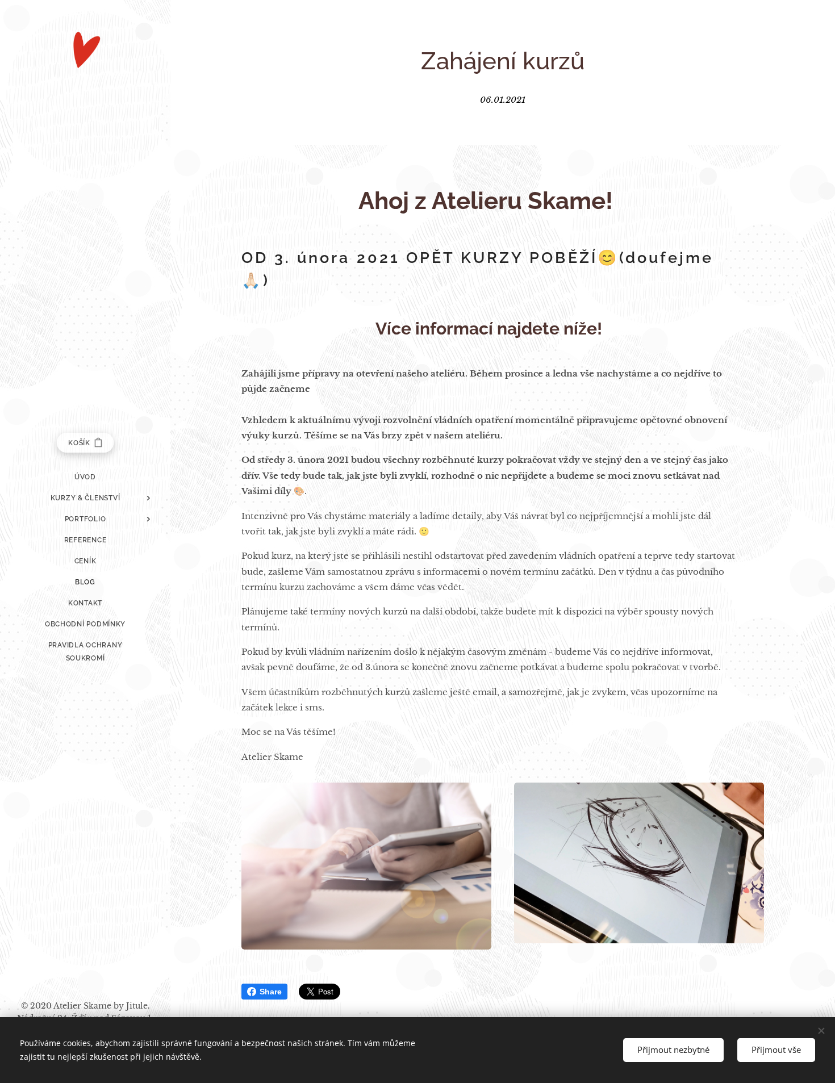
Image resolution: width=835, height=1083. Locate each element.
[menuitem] (85, 477)
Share (271, 991)
